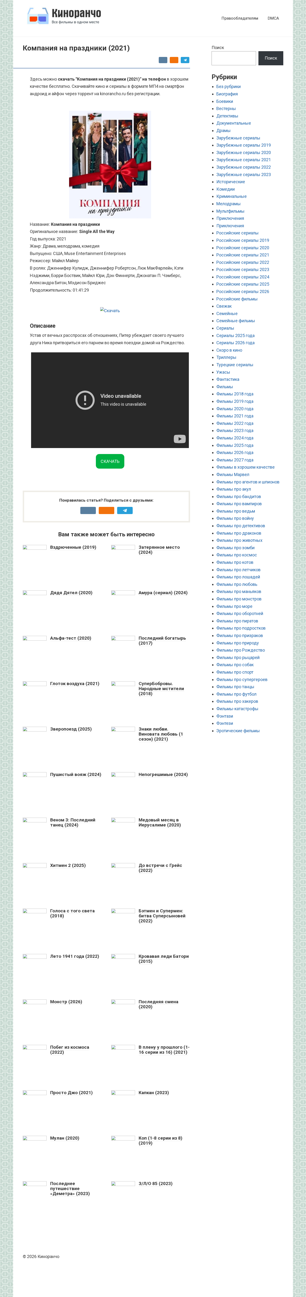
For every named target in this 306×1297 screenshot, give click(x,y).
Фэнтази (224, 716)
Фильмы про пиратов (237, 620)
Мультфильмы (230, 211)
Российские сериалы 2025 (242, 284)
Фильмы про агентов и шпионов (247, 481)
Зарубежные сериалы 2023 (243, 174)
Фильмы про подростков (241, 628)
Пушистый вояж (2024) (75, 774)
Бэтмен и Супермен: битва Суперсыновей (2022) (162, 916)
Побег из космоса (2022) (69, 1049)
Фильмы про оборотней (239, 613)
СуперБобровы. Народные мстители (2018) (161, 688)
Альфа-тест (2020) (70, 638)
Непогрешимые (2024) (163, 774)
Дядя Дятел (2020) (71, 592)
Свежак (224, 306)
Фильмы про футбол (236, 694)
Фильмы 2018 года (234, 393)
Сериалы (225, 328)
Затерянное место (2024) (159, 549)
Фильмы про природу (237, 642)
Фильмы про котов (234, 562)
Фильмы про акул (233, 489)
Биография (227, 93)
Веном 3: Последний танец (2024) (72, 822)
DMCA (273, 18)
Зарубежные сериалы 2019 (243, 145)
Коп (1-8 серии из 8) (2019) (160, 1140)
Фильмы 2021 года (234, 415)
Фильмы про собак (235, 664)
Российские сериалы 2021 (242, 254)
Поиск (218, 47)
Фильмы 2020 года (234, 408)
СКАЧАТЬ (110, 461)
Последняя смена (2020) (158, 1004)
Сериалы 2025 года (235, 335)
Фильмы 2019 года (234, 401)
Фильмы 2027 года (234, 459)
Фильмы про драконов (238, 533)
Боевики (224, 101)
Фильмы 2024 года (234, 437)
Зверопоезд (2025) (71, 729)
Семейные (227, 313)
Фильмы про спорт (234, 672)
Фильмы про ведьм (235, 511)
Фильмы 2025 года (234, 445)
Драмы (223, 130)
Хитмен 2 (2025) (68, 865)
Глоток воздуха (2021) (74, 683)
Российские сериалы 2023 (242, 269)
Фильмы (224, 386)
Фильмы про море (234, 606)
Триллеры (226, 357)
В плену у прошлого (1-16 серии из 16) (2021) (164, 1049)
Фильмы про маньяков (238, 591)
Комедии (225, 189)
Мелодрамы (228, 203)
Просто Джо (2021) (71, 1092)
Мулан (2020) (64, 1138)
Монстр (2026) (66, 1001)
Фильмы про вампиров (239, 503)
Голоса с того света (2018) (72, 913)
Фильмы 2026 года (234, 452)
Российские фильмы (237, 298)
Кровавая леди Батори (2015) (164, 958)
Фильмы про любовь (236, 584)
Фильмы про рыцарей (238, 657)
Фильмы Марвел (232, 474)
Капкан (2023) (154, 1092)
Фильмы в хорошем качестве (245, 467)
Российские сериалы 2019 (242, 240)
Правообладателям (240, 18)
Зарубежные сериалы (238, 137)
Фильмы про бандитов (238, 496)
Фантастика (227, 379)
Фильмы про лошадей (238, 576)
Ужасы (223, 372)
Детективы (227, 115)
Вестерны (226, 108)
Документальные (233, 123)
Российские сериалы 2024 (242, 276)
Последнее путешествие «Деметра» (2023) (70, 1188)
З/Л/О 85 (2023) (156, 1183)
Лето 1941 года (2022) (74, 956)
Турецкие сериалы (234, 364)
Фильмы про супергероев (242, 679)
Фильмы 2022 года (234, 423)
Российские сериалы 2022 (242, 262)
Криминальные (231, 196)
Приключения (230, 218)
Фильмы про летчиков (238, 569)
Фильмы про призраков (239, 635)
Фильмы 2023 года (234, 430)
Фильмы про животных (239, 540)
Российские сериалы (237, 232)
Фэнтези (224, 723)
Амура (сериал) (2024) (163, 592)
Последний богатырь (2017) (162, 640)
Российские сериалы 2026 (242, 291)
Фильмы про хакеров (237, 701)
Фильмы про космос (236, 554)
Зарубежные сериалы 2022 (243, 167)
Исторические (230, 181)
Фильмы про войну (235, 518)
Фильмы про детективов (240, 525)
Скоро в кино (229, 350)
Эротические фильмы (238, 730)
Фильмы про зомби (235, 547)
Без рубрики (228, 86)
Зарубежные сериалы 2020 (243, 152)
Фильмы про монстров (239, 598)
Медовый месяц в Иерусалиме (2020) (160, 822)
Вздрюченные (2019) (73, 547)
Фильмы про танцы (235, 686)
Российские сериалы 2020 (242, 247)
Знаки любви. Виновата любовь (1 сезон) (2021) (161, 734)
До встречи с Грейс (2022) (160, 868)
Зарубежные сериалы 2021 (243, 159)
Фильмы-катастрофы (237, 708)
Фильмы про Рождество (240, 650)
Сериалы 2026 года (235, 342)
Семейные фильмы (235, 320)
